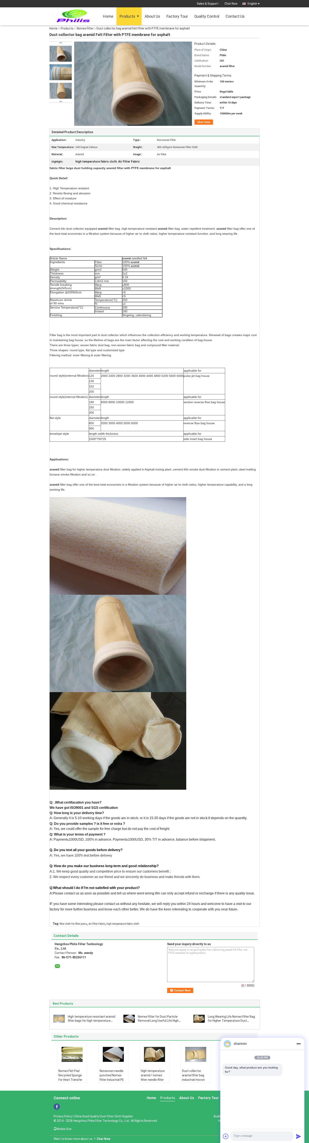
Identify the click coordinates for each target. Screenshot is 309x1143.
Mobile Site (64, 1129)
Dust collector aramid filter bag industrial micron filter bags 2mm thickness (193, 1079)
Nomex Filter (85, 28)
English (252, 3)
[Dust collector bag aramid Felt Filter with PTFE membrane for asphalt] (60, 53)
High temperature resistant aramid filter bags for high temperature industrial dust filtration (91, 1020)
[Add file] (226, 1136)
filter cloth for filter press (73, 923)
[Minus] (298, 1043)
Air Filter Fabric (96, 923)
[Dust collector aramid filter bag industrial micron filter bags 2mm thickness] (195, 1054)
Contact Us (235, 16)
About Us (152, 16)
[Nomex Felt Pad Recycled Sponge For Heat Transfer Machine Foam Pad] (72, 1054)
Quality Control (206, 16)
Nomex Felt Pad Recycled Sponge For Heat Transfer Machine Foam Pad (71, 1077)
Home (108, 16)
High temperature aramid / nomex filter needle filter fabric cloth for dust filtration (154, 1079)
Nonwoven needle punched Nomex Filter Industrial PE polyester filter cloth (113, 1077)
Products (127, 16)
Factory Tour (177, 16)
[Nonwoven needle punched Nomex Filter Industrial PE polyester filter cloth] (113, 1054)
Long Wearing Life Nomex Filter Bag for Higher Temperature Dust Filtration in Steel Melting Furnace (231, 1020)
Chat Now (231, 3)
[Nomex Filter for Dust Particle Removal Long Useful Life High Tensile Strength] (129, 1018)
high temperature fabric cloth (123, 923)
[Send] (298, 1136)
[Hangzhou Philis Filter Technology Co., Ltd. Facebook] (57, 1106)
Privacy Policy (63, 1116)
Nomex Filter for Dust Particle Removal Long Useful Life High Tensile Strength (158, 1020)
